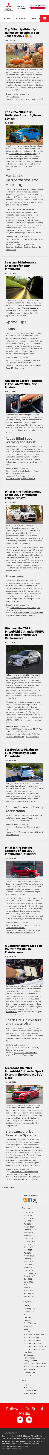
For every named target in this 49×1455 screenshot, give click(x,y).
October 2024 (30, 1212)
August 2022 (29, 1276)
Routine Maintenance (14, 1050)
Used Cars (28, 1375)
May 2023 (28, 1250)
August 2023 (29, 1241)
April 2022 (28, 1288)
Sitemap (27, 1436)
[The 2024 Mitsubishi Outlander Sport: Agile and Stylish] (24, 135)
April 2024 (28, 1224)
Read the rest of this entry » (17, 94)
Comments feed (30, 1390)
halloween (14, 96)
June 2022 (28, 1282)
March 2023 (29, 1256)
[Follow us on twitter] (35, 1200)
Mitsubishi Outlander (22, 930)
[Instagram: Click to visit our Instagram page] (29, 1419)
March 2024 (29, 1227)
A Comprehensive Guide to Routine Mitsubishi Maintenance (23, 949)
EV (25, 1314)
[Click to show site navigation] (44, 18)
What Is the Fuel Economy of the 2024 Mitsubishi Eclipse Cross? (23, 495)
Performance (29, 1358)
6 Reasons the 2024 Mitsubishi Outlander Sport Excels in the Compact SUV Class (24, 1072)
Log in (26, 1384)
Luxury (27, 1332)
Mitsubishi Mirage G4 (32, 1340)
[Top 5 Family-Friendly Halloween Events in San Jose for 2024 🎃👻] (24, 55)
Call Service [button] (35, 18)
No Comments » (19, 368)
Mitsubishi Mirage (34, 832)
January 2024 (30, 1233)
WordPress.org (30, 1393)
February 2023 (30, 1259)
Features (27, 1317)
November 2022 (30, 1267)
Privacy (33, 1436)
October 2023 (30, 1238)
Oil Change (28, 1355)
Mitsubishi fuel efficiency (24, 801)
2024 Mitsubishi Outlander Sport (22, 153)
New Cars (28, 1352)
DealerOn (20, 1436)
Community (19, 99)
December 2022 (30, 1264)
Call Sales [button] (6, 18)
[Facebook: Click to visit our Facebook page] (20, 1419)
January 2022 (30, 1296)
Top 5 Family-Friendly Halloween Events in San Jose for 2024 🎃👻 (22, 32)
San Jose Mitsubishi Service (25, 1052)
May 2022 (28, 1285)
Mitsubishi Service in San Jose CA (24, 1047)
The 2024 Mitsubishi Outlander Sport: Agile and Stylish (24, 115)
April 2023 (28, 1253)
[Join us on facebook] (30, 1200)
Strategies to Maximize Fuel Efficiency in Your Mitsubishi (21, 753)
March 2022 (29, 1290)
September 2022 (31, 1273)
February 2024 (30, 1230)
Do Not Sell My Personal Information (15, 1441)
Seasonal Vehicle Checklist (20, 363)
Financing (28, 1320)
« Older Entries (8, 1187)
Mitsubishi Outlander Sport (25, 1177)
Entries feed (29, 1387)
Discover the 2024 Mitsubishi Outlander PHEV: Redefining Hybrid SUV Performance (24, 633)
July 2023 (28, 1244)
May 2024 (28, 1221)
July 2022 (28, 1279)
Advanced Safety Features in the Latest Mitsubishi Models (23, 384)
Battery (27, 1306)
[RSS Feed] (25, 1200)
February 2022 (30, 1293)
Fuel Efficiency (16, 827)
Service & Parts (12, 1055)
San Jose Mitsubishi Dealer (26, 247)
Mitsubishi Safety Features (21, 471)
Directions (20, 18)
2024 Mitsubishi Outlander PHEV (24, 729)
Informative (19, 365)
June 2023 (28, 1247)
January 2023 (30, 1261)
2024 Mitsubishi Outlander (20, 881)
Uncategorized (30, 1372)
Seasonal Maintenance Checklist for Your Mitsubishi (20, 265)
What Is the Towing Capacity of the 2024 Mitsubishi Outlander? (20, 851)
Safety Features (20, 476)
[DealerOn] (10, 1433)
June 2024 (28, 1218)
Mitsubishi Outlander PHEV (25, 734)
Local (27, 99)
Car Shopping (19, 244)
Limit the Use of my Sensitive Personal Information (25, 1438)
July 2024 (28, 1215)
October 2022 (30, 1270)
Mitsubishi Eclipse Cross (24, 613)
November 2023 (30, 1235)
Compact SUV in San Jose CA (18, 1174)
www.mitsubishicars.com (11, 1449)
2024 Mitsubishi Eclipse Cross (23, 608)
